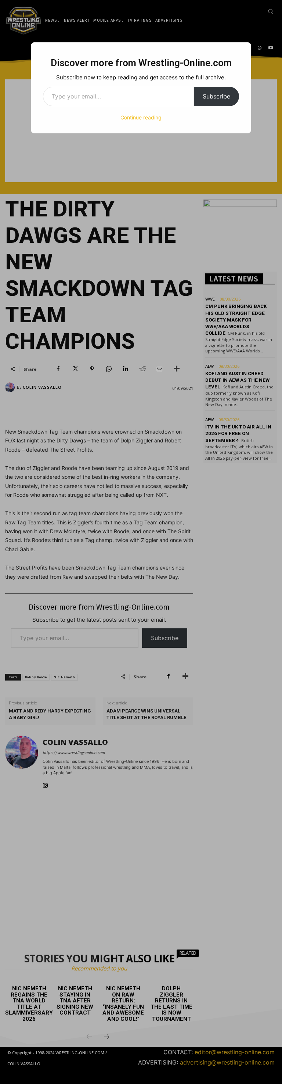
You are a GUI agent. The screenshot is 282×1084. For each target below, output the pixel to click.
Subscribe (216, 96)
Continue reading (141, 117)
